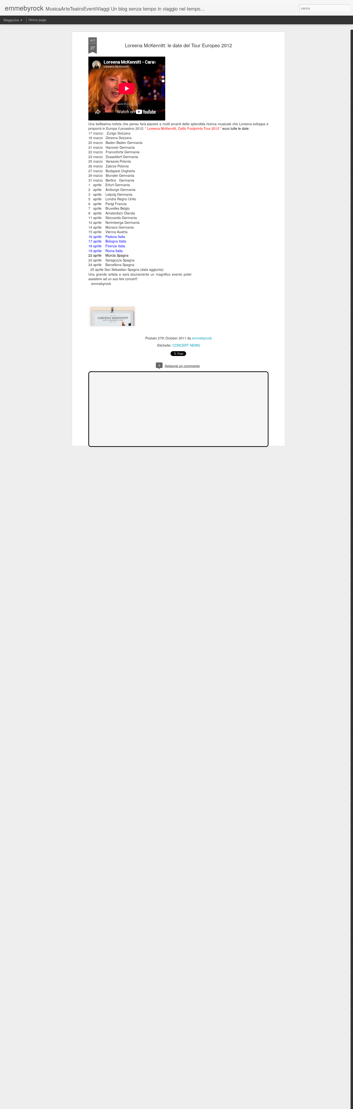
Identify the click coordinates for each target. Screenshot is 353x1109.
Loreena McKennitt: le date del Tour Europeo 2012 (178, 45)
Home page (37, 19)
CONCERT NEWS (186, 345)
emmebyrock (202, 338)
